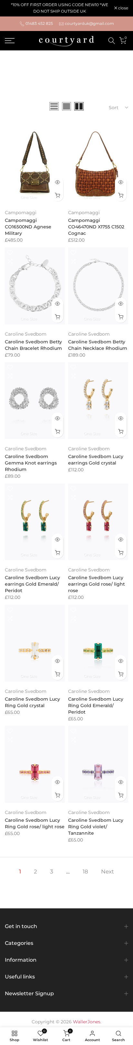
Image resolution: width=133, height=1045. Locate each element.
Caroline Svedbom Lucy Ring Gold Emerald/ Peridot (95, 705)
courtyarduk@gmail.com (89, 23)
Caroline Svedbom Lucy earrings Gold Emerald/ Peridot (32, 584)
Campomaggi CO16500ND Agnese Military (28, 226)
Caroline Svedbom (25, 334)
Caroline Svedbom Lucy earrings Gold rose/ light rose (96, 584)
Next (107, 871)
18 (85, 871)
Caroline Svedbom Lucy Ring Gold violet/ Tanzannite (95, 826)
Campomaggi (20, 212)
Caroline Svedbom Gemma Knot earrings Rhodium (31, 463)
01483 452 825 (39, 23)
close (122, 8)
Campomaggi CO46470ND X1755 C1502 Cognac (96, 226)
